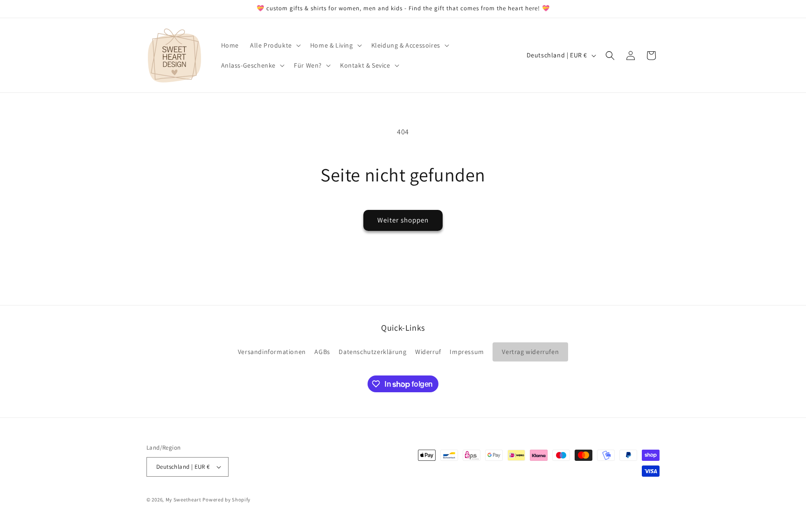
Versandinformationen (272, 351)
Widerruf (428, 351)
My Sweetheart (184, 499)
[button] (274, 45)
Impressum (467, 351)
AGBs (322, 351)
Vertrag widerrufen (530, 351)
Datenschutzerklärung (372, 351)
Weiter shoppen (403, 219)
